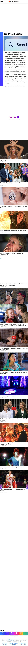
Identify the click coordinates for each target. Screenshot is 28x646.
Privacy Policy (25, 644)
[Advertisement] (14, 18)
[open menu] (1, 1)
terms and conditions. (11, 640)
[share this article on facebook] (2, 633)
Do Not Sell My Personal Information (14, 644)
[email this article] (11, 633)
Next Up (14, 117)
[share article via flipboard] (16, 633)
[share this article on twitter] (7, 633)
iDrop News (10, 639)
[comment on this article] (21, 633)
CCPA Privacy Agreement (4, 644)
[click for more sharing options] (25, 633)
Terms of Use (21, 644)
